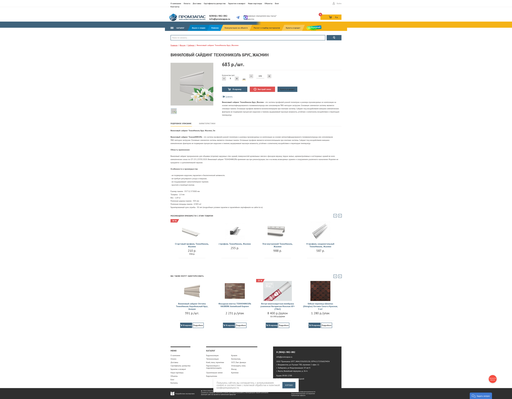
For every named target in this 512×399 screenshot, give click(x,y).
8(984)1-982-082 (218, 15)
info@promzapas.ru (219, 19)
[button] (481, 395)
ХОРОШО (289, 385)
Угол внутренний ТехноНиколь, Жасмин (277, 245)
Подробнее (198, 325)
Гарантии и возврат (236, 3)
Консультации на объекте (236, 28)
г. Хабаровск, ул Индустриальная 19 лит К (293, 368)
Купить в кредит (293, 28)
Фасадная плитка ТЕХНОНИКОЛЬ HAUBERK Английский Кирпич (234, 305)
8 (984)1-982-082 (285, 352)
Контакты (175, 6)
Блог (277, 3)
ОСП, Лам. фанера (238, 362)
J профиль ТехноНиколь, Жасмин (235, 243)
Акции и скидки (198, 28)
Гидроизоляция (212, 355)
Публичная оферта (298, 395)
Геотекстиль (236, 359)
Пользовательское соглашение (303, 393)
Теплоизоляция (212, 359)
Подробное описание (181, 123)
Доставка (197, 3)
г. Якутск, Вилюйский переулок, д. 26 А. (292, 371)
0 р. (329, 16)
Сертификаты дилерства (215, 3)
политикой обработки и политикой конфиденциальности (248, 386)
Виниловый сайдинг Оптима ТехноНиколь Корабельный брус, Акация (192, 306)
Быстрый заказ (264, 89)
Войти (339, 3)
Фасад (234, 369)
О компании (176, 3)
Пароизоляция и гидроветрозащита (213, 366)
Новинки (215, 28)
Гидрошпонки (211, 376)
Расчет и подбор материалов (267, 28)
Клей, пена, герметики (215, 362)
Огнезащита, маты (238, 365)
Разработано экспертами (185, 394)
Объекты (268, 3)
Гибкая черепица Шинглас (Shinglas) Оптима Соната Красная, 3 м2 (320, 306)
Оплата (187, 3)
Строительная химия (214, 372)
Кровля (179, 42)
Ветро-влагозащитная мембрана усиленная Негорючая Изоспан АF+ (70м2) (277, 306)
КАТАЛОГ (180, 28)
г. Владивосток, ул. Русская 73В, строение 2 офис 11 (297, 364)
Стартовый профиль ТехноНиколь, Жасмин (192, 245)
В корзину (236, 89)
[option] (192, 242)
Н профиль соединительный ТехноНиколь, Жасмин (320, 245)
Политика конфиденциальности (303, 392)
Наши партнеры (255, 3)
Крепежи (235, 372)
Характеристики (207, 123)
